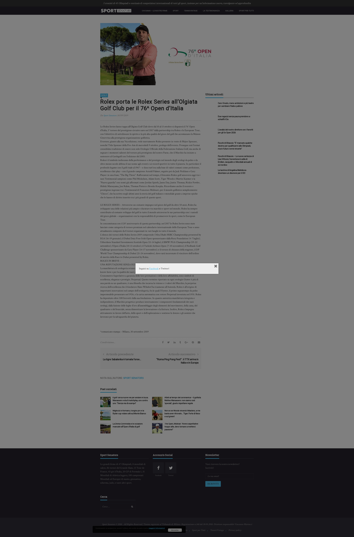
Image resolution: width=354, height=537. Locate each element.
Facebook (154, 268)
